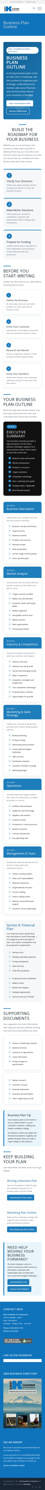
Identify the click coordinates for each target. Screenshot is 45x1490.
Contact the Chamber (19, 1289)
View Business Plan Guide (21, 1197)
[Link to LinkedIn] (40, 1487)
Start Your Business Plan (19, 103)
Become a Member (17, 2)
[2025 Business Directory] (22, 1403)
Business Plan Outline (16, 24)
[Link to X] (36, 1487)
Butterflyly (27, 1484)
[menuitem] (16, 1)
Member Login (31, 2)
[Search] (32, 8)
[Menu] (38, 8)
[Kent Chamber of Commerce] (18, 8)
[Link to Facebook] (32, 1487)
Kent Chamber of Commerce (29, 1481)
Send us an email (10, 1331)
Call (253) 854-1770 (18, 1282)
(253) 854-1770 (13, 1328)
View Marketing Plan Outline (22, 1229)
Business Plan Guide (18, 111)
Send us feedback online (14, 1465)
